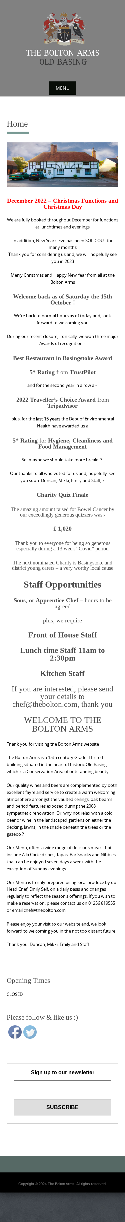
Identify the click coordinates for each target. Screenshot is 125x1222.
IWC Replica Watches (21, 1212)
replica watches (76, 1220)
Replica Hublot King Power (62, 1204)
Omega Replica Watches (62, 1196)
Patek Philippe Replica (104, 1212)
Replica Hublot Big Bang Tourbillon (62, 1200)
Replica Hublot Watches (62, 1208)
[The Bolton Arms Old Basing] (62, 38)
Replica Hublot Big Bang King (62, 1184)
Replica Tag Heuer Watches (62, 1212)
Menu (63, 88)
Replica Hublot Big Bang (62, 1188)
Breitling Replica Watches (75, 1216)
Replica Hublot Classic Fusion (62, 1192)
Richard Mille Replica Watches (29, 1216)
